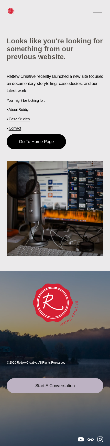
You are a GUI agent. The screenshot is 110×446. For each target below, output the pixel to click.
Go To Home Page (36, 141)
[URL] (90, 439)
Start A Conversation (55, 385)
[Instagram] (100, 439)
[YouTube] (81, 439)
